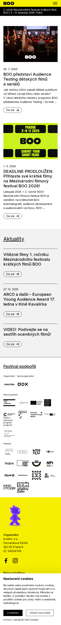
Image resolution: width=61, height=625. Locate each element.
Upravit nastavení (39, 613)
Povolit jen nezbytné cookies (20, 620)
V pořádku (13, 613)
